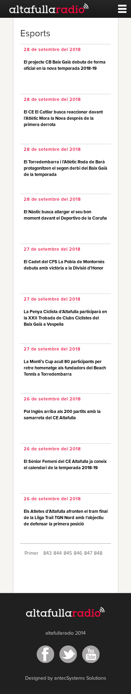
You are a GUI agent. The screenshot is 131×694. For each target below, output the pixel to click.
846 (78, 553)
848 (98, 553)
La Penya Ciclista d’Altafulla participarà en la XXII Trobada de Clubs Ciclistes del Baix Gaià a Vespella (65, 318)
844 (57, 553)
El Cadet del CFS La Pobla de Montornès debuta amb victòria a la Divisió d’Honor (64, 265)
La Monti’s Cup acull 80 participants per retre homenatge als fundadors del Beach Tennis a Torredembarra (65, 368)
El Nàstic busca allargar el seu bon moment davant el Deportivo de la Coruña (65, 215)
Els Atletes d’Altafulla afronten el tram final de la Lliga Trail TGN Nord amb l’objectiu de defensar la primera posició (66, 517)
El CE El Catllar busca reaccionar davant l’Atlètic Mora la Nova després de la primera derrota (63, 118)
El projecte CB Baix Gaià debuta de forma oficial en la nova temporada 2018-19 (64, 65)
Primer (31, 553)
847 (88, 553)
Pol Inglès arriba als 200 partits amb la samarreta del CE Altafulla (62, 414)
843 (47, 553)
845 (68, 553)
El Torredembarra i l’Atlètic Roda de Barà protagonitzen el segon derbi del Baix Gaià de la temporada (65, 168)
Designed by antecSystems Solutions (65, 678)
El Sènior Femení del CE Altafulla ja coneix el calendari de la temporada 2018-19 (65, 464)
